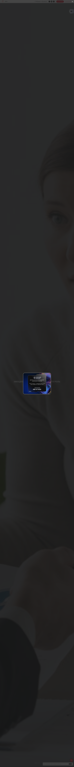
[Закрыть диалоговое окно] (72, 2)
